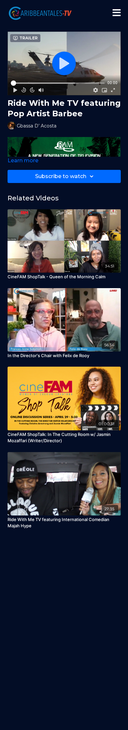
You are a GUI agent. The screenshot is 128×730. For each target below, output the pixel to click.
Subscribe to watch (60, 176)
